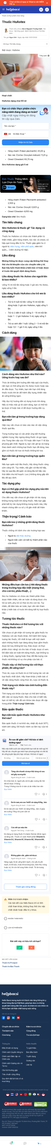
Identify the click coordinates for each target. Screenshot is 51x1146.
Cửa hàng (6, 1035)
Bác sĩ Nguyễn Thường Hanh (32, 29)
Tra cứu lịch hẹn (33, 1035)
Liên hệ (29, 1065)
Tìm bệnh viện (7, 1031)
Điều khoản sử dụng (10, 1048)
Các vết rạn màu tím (19, 827)
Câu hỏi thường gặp (10, 1070)
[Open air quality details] (11, 1143)
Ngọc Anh (13, 37)
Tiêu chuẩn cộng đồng (11, 1074)
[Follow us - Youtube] (18, 1017)
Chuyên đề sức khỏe (10, 1027)
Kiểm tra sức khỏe (33, 1027)
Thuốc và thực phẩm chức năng (13, 16)
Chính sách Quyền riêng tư (12, 1052)
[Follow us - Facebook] (3, 1017)
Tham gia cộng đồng (26, 887)
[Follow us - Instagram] (8, 1017)
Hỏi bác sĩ (25, 763)
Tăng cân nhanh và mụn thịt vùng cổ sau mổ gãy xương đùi (28, 772)
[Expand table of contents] (25, 44)
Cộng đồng (31, 1031)
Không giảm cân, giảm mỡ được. (24, 855)
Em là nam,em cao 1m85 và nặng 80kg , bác (29, 802)
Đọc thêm (8, 789)
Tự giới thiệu (31, 1048)
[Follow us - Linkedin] (13, 1017)
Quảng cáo (30, 1060)
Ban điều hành (31, 1052)
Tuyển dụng (31, 1056)
